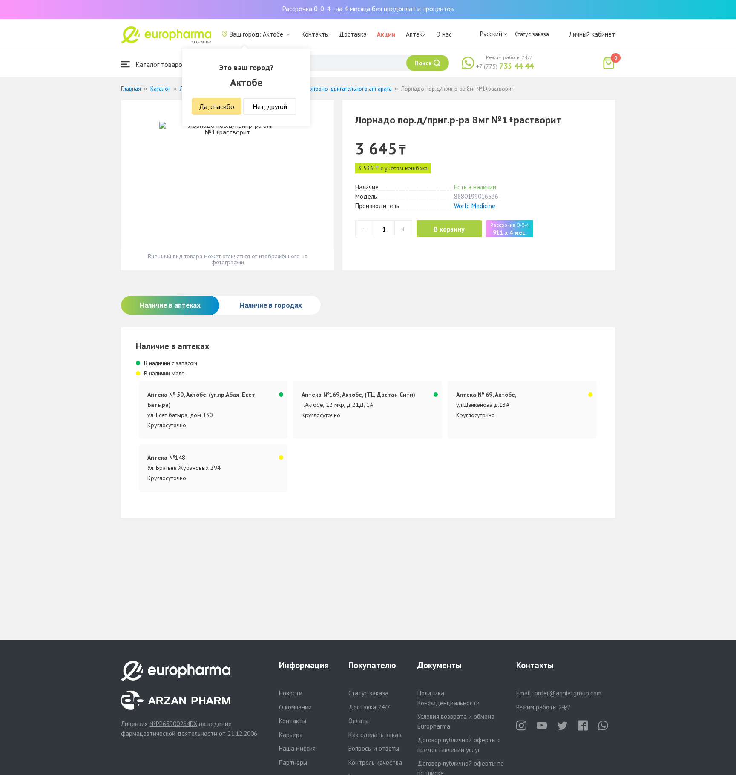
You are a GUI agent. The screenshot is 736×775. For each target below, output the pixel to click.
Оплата (358, 721)
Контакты (315, 34)
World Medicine (474, 206)
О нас (444, 34)
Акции (386, 34)
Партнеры (293, 762)
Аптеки (416, 34)
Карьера (291, 735)
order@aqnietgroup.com (568, 693)
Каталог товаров (160, 64)
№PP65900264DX (173, 724)
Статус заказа (532, 34)
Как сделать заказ (374, 735)
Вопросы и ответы (373, 748)
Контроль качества (375, 762)
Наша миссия (297, 748)
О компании (295, 707)
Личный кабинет (592, 34)
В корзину (449, 229)
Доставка (353, 34)
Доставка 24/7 (369, 707)
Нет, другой (270, 106)
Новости (290, 693)
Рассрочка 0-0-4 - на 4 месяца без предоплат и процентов (368, 8)
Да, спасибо (216, 106)
